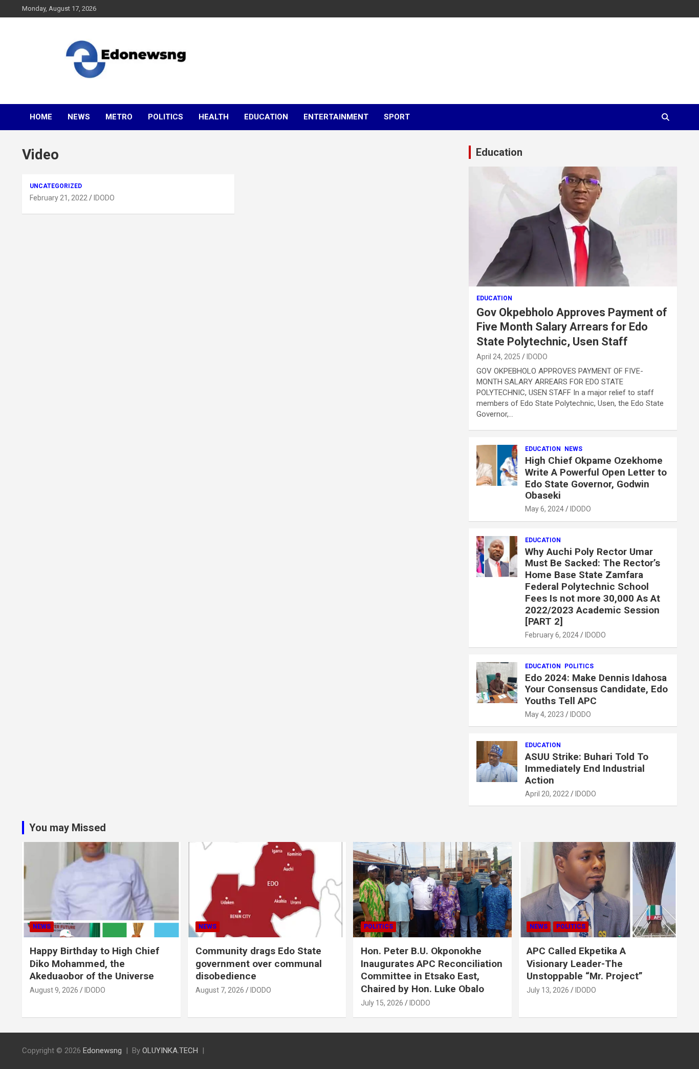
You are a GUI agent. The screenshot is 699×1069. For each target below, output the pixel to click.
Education (266, 116)
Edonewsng (102, 1050)
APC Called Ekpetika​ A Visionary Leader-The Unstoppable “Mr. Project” (585, 963)
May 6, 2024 (544, 509)
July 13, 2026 (548, 990)
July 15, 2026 (382, 1003)
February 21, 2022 (59, 198)
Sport (397, 116)
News (79, 116)
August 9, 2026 (54, 990)
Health (214, 116)
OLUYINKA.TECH (170, 1050)
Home (41, 116)
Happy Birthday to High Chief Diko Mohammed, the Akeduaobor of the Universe (94, 963)
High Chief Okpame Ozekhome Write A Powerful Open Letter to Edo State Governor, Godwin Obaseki (596, 478)
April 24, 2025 (498, 357)
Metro (119, 116)
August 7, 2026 (219, 990)
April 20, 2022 (547, 794)
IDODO (104, 198)
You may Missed (67, 827)
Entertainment (335, 116)
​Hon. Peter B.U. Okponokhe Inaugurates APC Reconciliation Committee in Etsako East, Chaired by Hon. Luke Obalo (432, 970)
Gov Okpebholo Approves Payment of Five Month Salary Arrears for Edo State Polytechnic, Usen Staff (571, 327)
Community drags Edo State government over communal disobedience (258, 963)
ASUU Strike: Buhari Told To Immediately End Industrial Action (586, 768)
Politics (165, 116)
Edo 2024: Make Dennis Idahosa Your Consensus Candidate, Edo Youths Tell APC (596, 689)
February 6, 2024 (552, 635)
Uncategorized (56, 186)
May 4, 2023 (544, 714)
